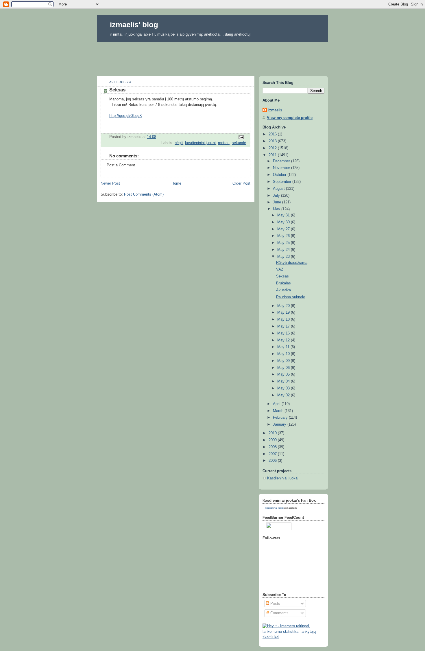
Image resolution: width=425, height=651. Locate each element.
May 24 (284, 250)
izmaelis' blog (134, 24)
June (277, 202)
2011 (273, 155)
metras (224, 143)
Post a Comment (121, 165)
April (277, 404)
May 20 (284, 306)
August (279, 189)
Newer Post (110, 183)
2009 (273, 440)
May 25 (284, 243)
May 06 (284, 368)
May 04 (284, 381)
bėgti (179, 143)
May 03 (284, 388)
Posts (274, 604)
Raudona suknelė (290, 297)
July (277, 196)
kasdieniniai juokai (200, 143)
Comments (279, 613)
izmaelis (275, 110)
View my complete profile (290, 118)
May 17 (284, 326)
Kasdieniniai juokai (282, 478)
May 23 (284, 257)
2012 (273, 148)
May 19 (284, 312)
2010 (273, 433)
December (282, 161)
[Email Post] (241, 137)
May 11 (284, 347)
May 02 (284, 395)
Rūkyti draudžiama (291, 263)
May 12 (284, 340)
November (282, 168)
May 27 (284, 229)
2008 (273, 447)
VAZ (279, 269)
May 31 (284, 215)
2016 (273, 134)
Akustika (283, 290)
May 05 (284, 374)
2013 (273, 141)
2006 (273, 461)
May (277, 209)
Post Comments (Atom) (144, 194)
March (278, 411)
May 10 (284, 354)
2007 (273, 454)
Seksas (282, 276)
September (282, 182)
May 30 (284, 222)
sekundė (239, 143)
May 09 (284, 361)
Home (176, 183)
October (280, 175)
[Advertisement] (212, 57)
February (281, 417)
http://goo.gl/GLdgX (125, 116)
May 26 (284, 236)
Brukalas (283, 283)
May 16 (284, 333)
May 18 (284, 319)
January (280, 424)
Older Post (241, 183)
